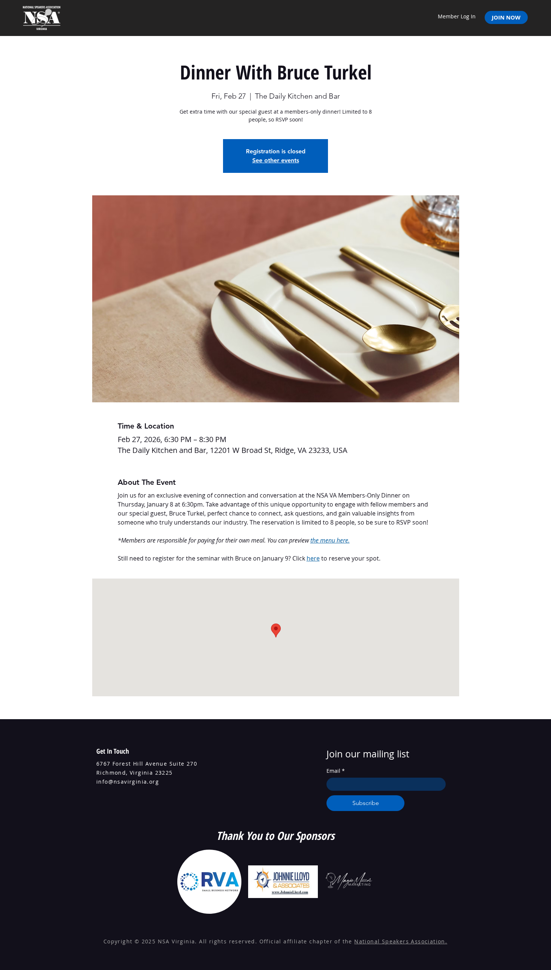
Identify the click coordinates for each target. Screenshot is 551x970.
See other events (275, 160)
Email (335, 770)
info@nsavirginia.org (127, 781)
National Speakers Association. (400, 941)
